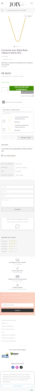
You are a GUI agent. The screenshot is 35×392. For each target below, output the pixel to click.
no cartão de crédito (17, 281)
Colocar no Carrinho (21, 88)
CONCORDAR (17, 386)
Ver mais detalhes (10, 155)
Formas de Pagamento (8, 341)
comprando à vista (17, 272)
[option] (17, 29)
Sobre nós (4, 323)
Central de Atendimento (8, 320)
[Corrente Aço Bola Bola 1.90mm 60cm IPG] (9, 119)
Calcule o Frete (26, 137)
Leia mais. (4, 66)
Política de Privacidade (8, 335)
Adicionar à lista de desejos (13, 102)
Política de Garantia (7, 326)
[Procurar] (2, 10)
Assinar (17, 310)
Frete (3, 332)
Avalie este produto (7, 59)
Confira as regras (17, 264)
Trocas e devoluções (7, 329)
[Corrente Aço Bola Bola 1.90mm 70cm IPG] (9, 127)
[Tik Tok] (22, 367)
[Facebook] (13, 367)
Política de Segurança (8, 338)
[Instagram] (17, 367)
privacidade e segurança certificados (17, 289)
